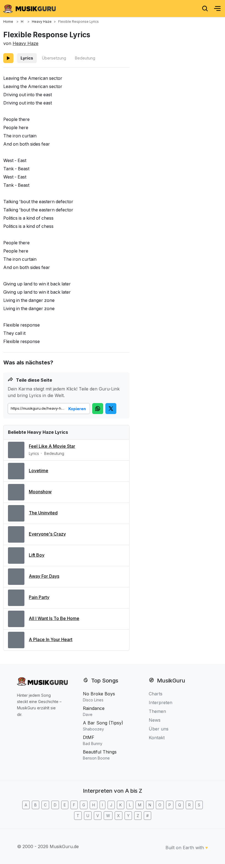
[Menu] (217, 8)
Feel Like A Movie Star (52, 446)
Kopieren (77, 408)
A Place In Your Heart (50, 639)
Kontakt (157, 737)
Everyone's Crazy (47, 534)
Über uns (158, 729)
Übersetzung (54, 58)
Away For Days (44, 576)
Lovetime (38, 470)
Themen (157, 711)
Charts (155, 693)
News (155, 720)
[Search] (205, 8)
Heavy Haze (25, 43)
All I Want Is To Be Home (54, 618)
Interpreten (160, 702)
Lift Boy (36, 555)
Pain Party (39, 597)
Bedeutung (85, 58)
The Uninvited (43, 512)
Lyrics (27, 58)
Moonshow (40, 491)
